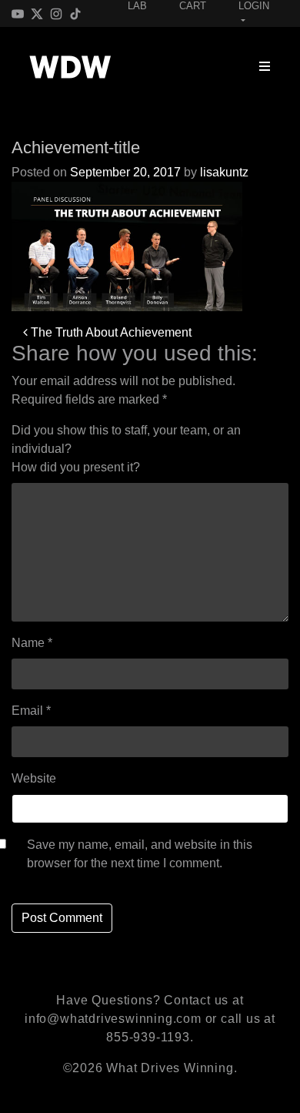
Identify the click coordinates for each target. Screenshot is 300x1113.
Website (34, 778)
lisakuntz (224, 172)
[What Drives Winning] (70, 67)
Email (31, 710)
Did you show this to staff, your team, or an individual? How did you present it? (126, 449)
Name (32, 642)
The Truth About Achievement (110, 332)
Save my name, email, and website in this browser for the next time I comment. (139, 854)
